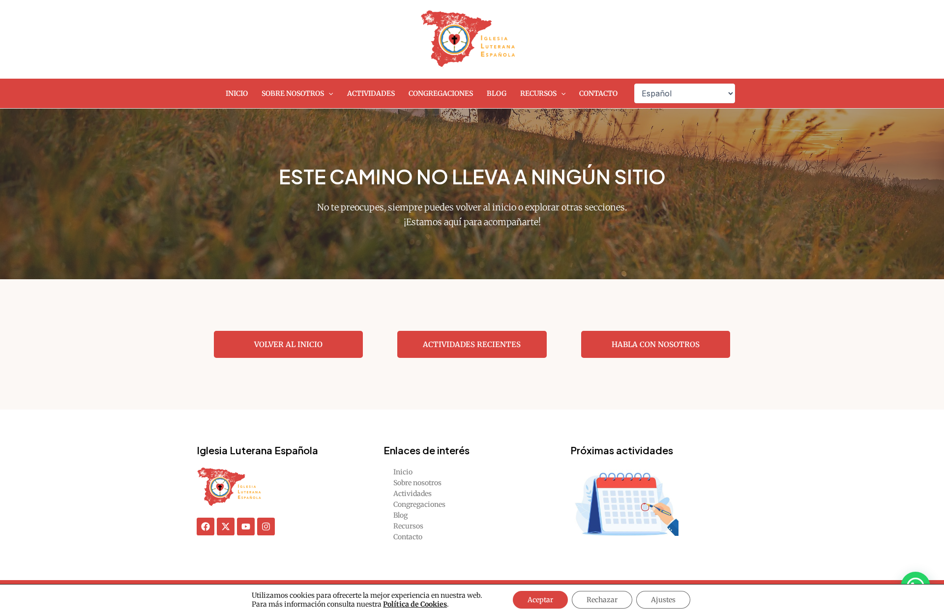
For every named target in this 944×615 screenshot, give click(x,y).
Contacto (598, 93)
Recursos (538, 93)
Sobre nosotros (293, 93)
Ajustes (663, 599)
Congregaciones (441, 93)
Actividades (371, 93)
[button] (328, 93)
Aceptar (540, 599)
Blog (496, 93)
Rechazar (602, 599)
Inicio (237, 93)
